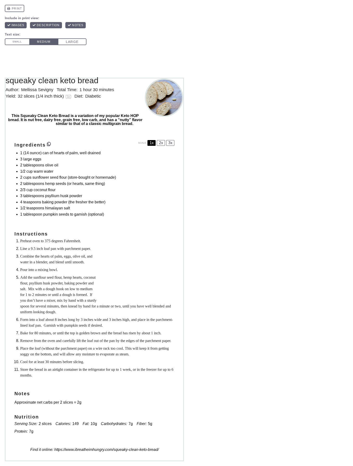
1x (152, 143)
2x (161, 143)
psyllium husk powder (63, 196)
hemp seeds (55, 184)
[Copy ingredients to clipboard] (48, 144)
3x (170, 143)
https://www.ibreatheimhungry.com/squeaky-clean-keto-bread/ (106, 450)
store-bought (79, 177)
